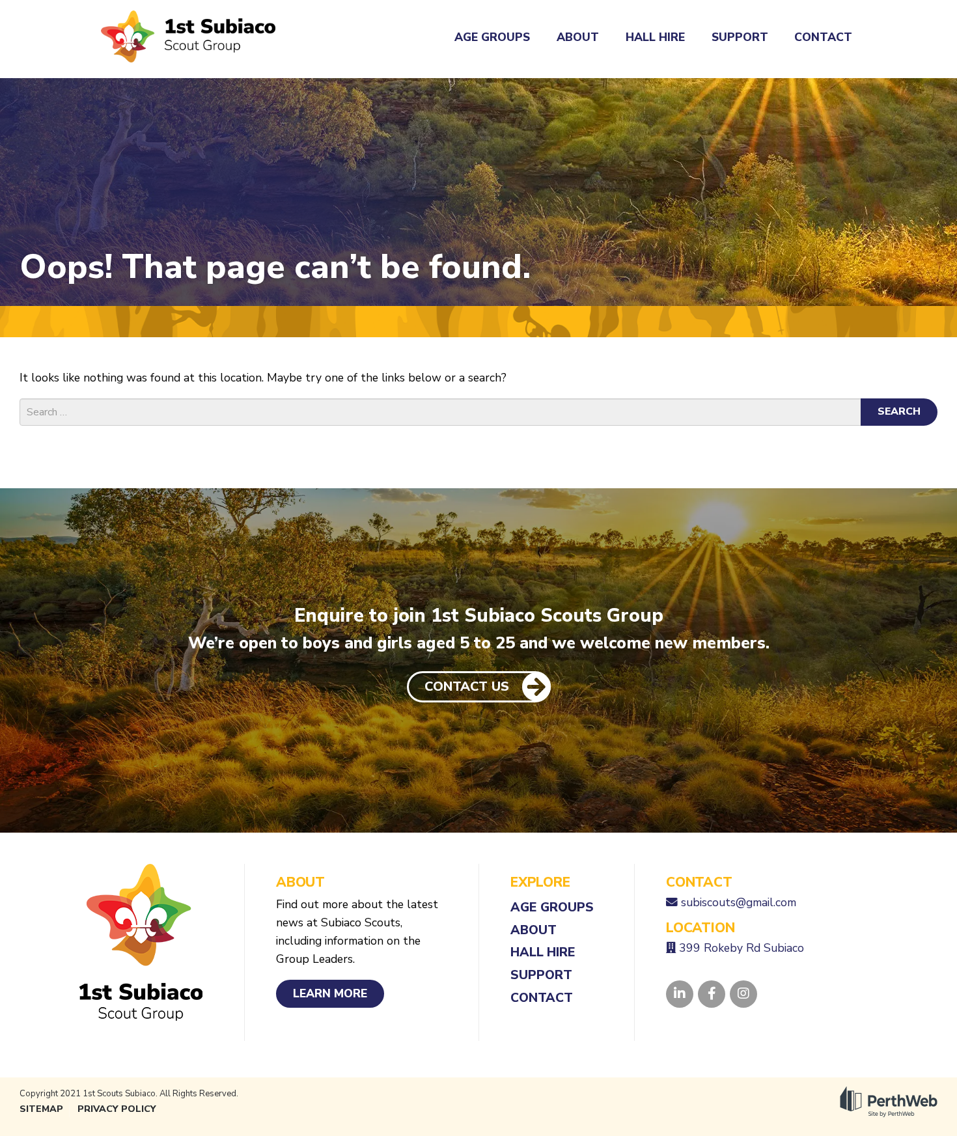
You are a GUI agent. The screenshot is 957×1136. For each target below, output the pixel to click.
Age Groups (492, 37)
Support (740, 37)
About (578, 37)
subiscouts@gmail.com (738, 902)
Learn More (330, 993)
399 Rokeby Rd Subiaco (741, 948)
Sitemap (41, 1109)
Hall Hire (655, 37)
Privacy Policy (116, 1109)
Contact (823, 37)
